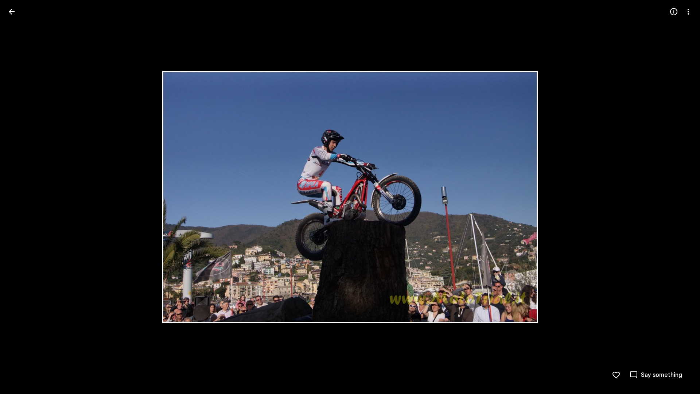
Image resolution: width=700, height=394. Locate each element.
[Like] (616, 375)
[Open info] (673, 11)
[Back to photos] (11, 11)
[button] (20, 197)
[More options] (688, 11)
